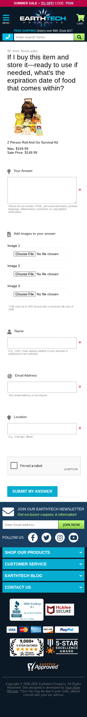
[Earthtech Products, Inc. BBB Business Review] (24, 610)
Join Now (71, 524)
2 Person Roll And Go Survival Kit (32, 142)
